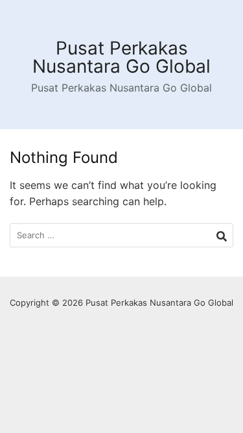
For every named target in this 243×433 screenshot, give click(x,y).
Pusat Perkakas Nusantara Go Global (121, 57)
